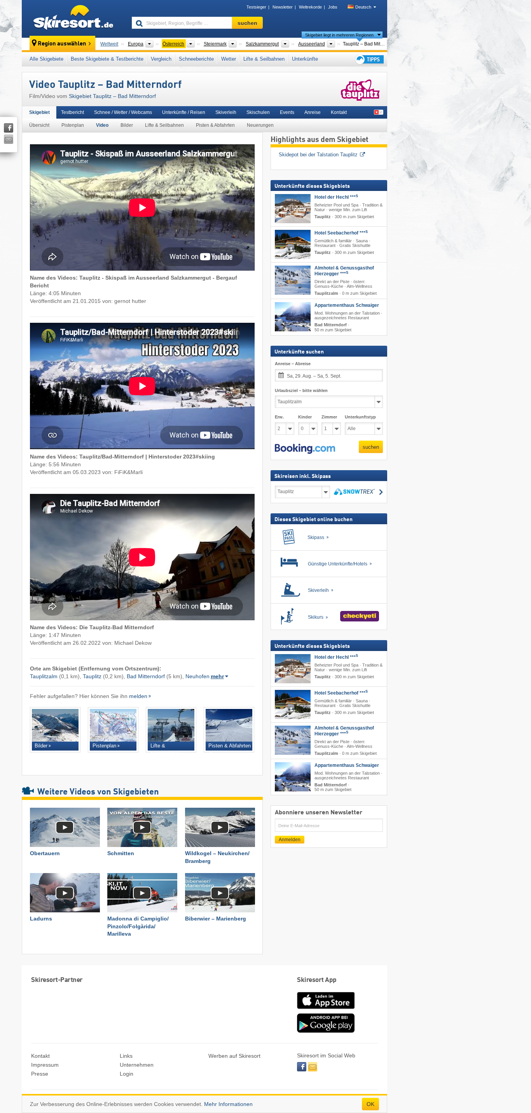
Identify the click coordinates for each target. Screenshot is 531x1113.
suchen (371, 447)
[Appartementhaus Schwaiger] (293, 316)
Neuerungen (260, 125)
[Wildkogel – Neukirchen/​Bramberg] (220, 827)
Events (287, 112)
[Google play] (326, 1031)
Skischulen (258, 112)
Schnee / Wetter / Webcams (123, 112)
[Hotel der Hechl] (293, 208)
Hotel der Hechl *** (336, 197)
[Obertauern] (65, 827)
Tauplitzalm (44, 676)
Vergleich (161, 59)
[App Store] (326, 1009)
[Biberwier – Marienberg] (220, 892)
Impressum (45, 1065)
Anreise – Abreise (293, 363)
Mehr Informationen (228, 1104)
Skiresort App (317, 980)
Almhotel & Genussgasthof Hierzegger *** (344, 270)
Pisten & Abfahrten (215, 125)
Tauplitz (92, 676)
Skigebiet (39, 112)
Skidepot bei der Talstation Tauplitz (318, 155)
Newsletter (282, 7)
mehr (217, 676)
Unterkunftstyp (360, 417)
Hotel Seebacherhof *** (341, 233)
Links (126, 1056)
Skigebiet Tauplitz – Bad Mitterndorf (112, 96)
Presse (39, 1074)
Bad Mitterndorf (146, 676)
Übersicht (39, 125)
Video (102, 125)
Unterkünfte (305, 59)
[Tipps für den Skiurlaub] (369, 59)
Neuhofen (197, 676)
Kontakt (339, 112)
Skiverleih (225, 112)
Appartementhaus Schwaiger (346, 305)
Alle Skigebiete (46, 59)
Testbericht (72, 112)
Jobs (332, 7)
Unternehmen (137, 1065)
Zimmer (329, 417)
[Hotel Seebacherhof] (293, 244)
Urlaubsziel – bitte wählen (301, 390)
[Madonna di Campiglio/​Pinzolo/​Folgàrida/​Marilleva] (142, 892)
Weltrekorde (310, 7)
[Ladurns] (65, 892)
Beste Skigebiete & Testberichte (107, 59)
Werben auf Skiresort (234, 1056)
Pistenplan (72, 125)
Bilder (127, 125)
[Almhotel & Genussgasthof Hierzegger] (293, 280)
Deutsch (363, 7)
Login (126, 1074)
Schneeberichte (196, 59)
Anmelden (289, 839)
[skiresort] (73, 19)
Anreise (312, 112)
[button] (305, 449)
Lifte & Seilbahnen (264, 59)
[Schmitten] (142, 827)
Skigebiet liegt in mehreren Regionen (339, 35)
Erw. (279, 417)
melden (138, 696)
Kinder (305, 417)
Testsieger (256, 7)
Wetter (228, 59)
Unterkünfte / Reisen (183, 112)
